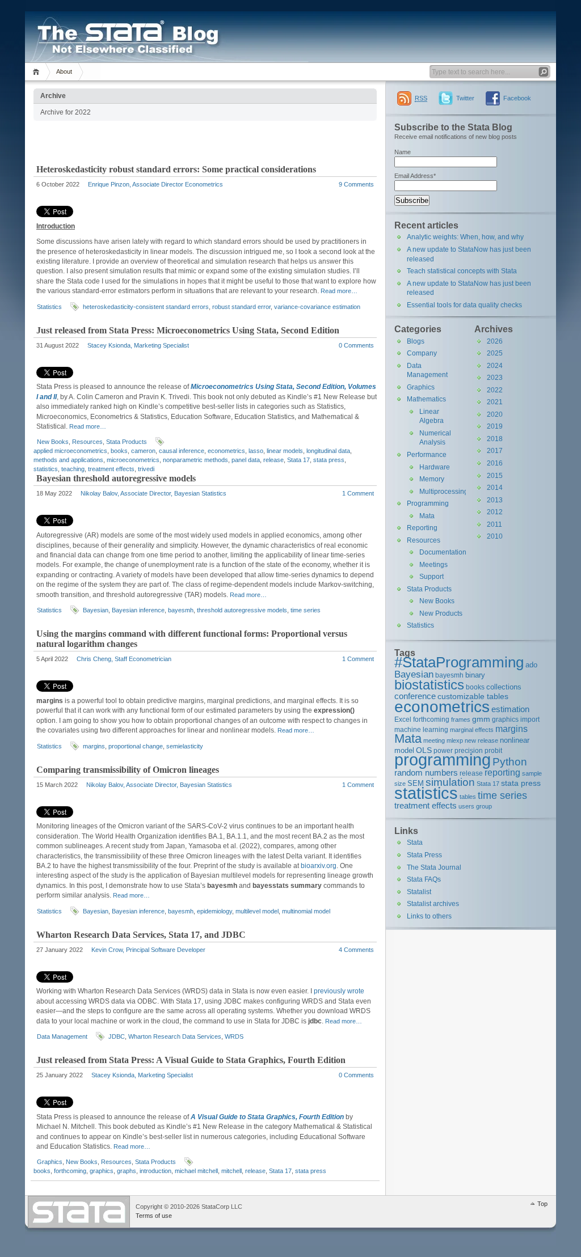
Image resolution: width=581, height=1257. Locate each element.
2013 (495, 500)
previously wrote (339, 991)
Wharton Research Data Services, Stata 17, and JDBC (141, 934)
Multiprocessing (443, 492)
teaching (73, 468)
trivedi (146, 468)
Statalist (419, 892)
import (530, 719)
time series (305, 610)
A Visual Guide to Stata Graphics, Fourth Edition (267, 1117)
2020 (495, 414)
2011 (494, 524)
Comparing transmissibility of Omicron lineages (127, 769)
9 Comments (356, 184)
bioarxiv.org (318, 866)
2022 (495, 390)
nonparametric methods (195, 459)
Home (37, 72)
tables (468, 796)
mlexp (455, 740)
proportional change (135, 746)
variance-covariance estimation (317, 306)
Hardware (434, 467)
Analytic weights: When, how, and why (465, 237)
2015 (495, 476)
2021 (495, 402)
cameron (143, 450)
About (64, 71)
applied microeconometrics (70, 450)
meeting (434, 740)
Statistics (49, 306)
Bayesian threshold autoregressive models (116, 478)
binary (475, 675)
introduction (155, 1170)
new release (481, 740)
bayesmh (180, 610)
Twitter (465, 98)
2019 (495, 426)
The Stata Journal (434, 867)
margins (94, 746)
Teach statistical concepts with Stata (462, 271)
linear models (285, 450)
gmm (481, 718)
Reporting (422, 528)
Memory (431, 479)
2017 (495, 451)
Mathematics (426, 399)
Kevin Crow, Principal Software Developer (148, 949)
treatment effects (111, 468)
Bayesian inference (138, 610)
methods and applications (68, 459)
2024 (495, 366)
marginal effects (472, 729)
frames (460, 719)
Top (542, 1203)
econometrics (226, 450)
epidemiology (214, 911)
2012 (495, 512)
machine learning (421, 729)
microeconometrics (133, 459)
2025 (495, 353)
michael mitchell (196, 1170)
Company (422, 353)
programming (442, 759)
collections (503, 687)
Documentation (442, 552)
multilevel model (257, 911)
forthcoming (70, 1170)
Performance (427, 455)
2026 (495, 341)
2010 (495, 536)
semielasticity (184, 746)
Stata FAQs (424, 879)
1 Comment (358, 493)
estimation (510, 709)
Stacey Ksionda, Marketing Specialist (138, 345)
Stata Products (126, 441)
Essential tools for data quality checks (464, 305)
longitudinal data (328, 450)
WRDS (234, 1036)
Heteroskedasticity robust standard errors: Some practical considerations (176, 169)
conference (415, 696)
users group (475, 806)
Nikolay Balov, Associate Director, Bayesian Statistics (153, 493)
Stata (415, 843)
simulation (450, 782)
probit (493, 750)
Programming (428, 503)
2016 (495, 463)
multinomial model (306, 911)
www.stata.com (79, 1212)
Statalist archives (433, 904)
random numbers (426, 772)
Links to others (429, 916)
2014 (495, 488)
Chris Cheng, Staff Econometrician (124, 658)
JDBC (116, 1036)
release (273, 459)
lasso (256, 450)
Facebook (517, 98)
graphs (126, 1170)
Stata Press (424, 855)
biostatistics (429, 684)
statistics (45, 468)
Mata (427, 516)
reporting (502, 772)
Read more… (339, 290)
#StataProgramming (459, 662)
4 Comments (356, 949)
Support (431, 577)
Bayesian (95, 610)
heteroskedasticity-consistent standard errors (146, 306)
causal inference (181, 450)
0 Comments (356, 345)
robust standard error (241, 306)
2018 (495, 439)
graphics (101, 1170)
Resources (87, 441)
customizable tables (472, 696)
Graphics (49, 1161)
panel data (245, 459)
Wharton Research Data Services (174, 1036)
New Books (53, 441)
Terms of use (154, 1215)
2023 (495, 378)
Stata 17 (298, 459)
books (119, 450)
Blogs (415, 341)
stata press (328, 459)
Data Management (62, 1036)
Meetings (433, 565)
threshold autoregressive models (242, 610)
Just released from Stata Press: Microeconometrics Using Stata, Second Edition (187, 330)
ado (531, 665)
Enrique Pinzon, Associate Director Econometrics (155, 184)
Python (509, 762)
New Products (440, 613)
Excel (402, 719)
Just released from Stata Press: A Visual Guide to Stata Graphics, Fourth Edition (191, 1060)
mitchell (231, 1170)
